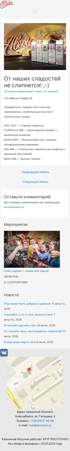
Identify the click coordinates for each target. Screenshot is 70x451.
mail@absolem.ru (40, 425)
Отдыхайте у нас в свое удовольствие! (28, 314)
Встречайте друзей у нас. (20, 325)
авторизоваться (14, 207)
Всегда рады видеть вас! (20, 342)
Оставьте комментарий (18, 91)
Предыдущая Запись (35, 172)
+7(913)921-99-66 (42, 421)
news (38, 91)
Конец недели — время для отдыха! (26, 270)
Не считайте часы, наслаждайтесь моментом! (33, 331)
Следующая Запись (35, 181)
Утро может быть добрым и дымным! (27, 303)
